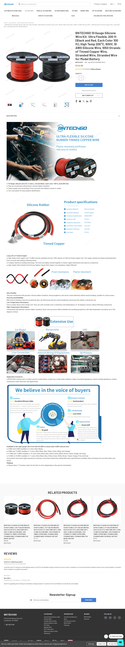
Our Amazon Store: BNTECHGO (103, 16)
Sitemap (66, 625)
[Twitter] (84, 101)
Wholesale (15, 16)
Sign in (98, 4)
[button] (95, 69)
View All (86, 619)
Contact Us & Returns (45, 16)
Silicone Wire (29, 11)
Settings (91, 644)
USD (111, 4)
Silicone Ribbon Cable (61, 11)
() (120, 4)
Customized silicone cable (13, 11)
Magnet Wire (85, 11)
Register (104, 4)
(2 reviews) (86, 69)
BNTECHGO (87, 617)
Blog (73, 16)
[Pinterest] (91, 101)
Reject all (101, 644)
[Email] (80, 101)
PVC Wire (75, 11)
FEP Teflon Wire (97, 11)
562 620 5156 (10, 625)
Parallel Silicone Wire (44, 11)
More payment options (89, 90)
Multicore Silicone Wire (113, 11)
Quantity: (78, 73)
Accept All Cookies (115, 644)
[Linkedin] (87, 101)
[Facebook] (76, 101)
